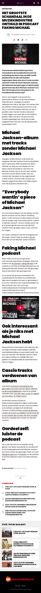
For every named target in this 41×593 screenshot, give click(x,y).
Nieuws (17, 586)
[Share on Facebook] (14, 40)
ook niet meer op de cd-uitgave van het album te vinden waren (20, 394)
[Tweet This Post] (18, 40)
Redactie (16, 34)
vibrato (32, 237)
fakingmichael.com (9, 454)
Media (23, 586)
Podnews (22, 454)
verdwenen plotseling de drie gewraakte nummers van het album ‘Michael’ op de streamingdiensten (20, 388)
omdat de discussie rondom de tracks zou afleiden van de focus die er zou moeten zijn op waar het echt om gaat (20, 413)
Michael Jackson (20, 468)
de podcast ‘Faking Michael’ (22, 263)
